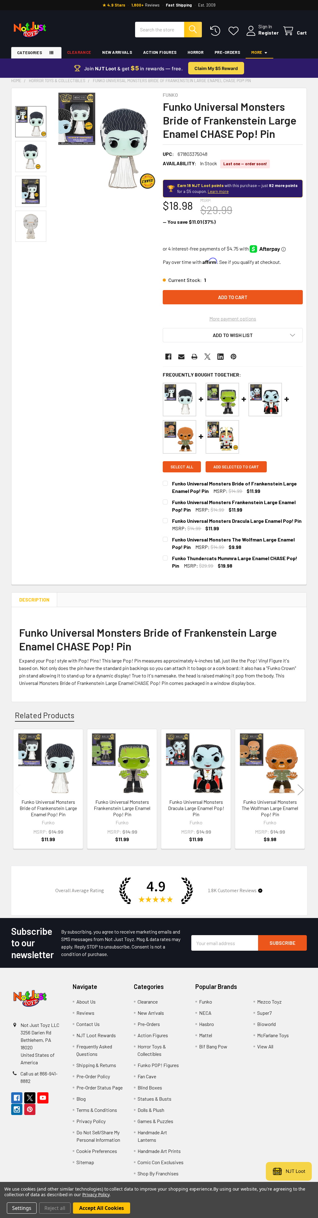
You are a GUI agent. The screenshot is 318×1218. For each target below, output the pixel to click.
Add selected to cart (236, 466)
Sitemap (85, 1162)
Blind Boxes (150, 1087)
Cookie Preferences (96, 1151)
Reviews (85, 1013)
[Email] (181, 356)
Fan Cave (147, 1076)
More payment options (232, 318)
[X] (207, 356)
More (256, 52)
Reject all (54, 1208)
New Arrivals (117, 52)
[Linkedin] (220, 356)
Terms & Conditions (96, 1110)
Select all (181, 466)
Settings (21, 1208)
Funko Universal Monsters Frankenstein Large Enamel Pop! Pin (122, 808)
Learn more (218, 191)
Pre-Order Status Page (99, 1087)
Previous (17, 789)
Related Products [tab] (44, 715)
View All (265, 1046)
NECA (205, 1013)
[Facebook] (168, 356)
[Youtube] (42, 1097)
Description (34, 599)
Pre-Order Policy (93, 1076)
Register (268, 32)
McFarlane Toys (273, 1035)
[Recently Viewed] (216, 31)
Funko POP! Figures (158, 1065)
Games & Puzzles (155, 1121)
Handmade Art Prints (159, 1151)
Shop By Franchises (158, 1173)
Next (300, 789)
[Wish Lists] (235, 31)
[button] (233, 335)
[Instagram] (16, 1109)
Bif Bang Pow (213, 1046)
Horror (195, 52)
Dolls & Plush (151, 1110)
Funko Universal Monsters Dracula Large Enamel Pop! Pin (237, 521)
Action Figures (159, 52)
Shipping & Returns (96, 1065)
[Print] (194, 356)
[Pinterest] (233, 356)
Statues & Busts (154, 1099)
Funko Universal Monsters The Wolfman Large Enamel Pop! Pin (270, 808)
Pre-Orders (227, 52)
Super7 (264, 1013)
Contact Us (88, 1024)
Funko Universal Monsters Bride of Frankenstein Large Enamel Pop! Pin (48, 808)
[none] (105, 141)
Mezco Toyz (269, 1002)
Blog (81, 1099)
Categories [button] (29, 52)
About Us (86, 1002)
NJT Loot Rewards (96, 1035)
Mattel (205, 1035)
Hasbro (206, 1024)
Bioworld (266, 1024)
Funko (205, 1002)
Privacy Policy (91, 1121)
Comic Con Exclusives (161, 1162)
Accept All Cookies (101, 1208)
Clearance (79, 52)
